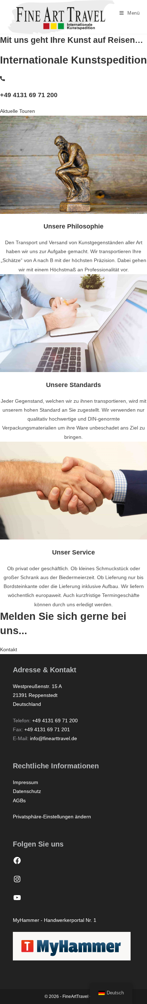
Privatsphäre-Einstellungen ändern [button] (52, 816)
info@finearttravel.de (53, 738)
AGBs (19, 800)
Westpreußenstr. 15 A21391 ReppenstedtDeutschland (37, 695)
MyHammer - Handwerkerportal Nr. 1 (54, 920)
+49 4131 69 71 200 (28, 95)
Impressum (25, 782)
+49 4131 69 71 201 (47, 729)
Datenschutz (27, 791)
